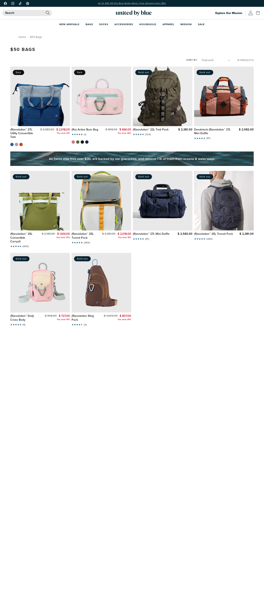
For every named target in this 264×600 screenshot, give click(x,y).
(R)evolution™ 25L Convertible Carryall (21, 237)
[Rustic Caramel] (21, 144)
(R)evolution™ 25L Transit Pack (83, 236)
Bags (89, 24)
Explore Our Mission (228, 13)
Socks (103, 24)
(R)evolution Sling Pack (83, 318)
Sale (201, 24)
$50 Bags (36, 37)
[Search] (47, 13)
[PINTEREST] (27, 3)
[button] (259, 13)
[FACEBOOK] (5, 3)
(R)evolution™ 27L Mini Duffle (151, 234)
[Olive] (77, 142)
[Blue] (12, 144)
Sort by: (192, 60)
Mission (186, 24)
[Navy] (86, 142)
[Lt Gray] (16, 144)
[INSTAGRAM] (13, 3)
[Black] (82, 142)
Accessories (123, 24)
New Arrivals (69, 24)
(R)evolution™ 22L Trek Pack (151, 130)
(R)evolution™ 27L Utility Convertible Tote (21, 133)
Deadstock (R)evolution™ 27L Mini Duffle (212, 131)
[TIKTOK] (20, 3)
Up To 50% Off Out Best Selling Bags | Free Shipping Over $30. (132, 3)
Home (22, 37)
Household (147, 24)
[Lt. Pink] (73, 142)
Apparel (168, 24)
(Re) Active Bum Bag (85, 130)
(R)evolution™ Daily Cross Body (22, 318)
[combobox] (27, 13)
